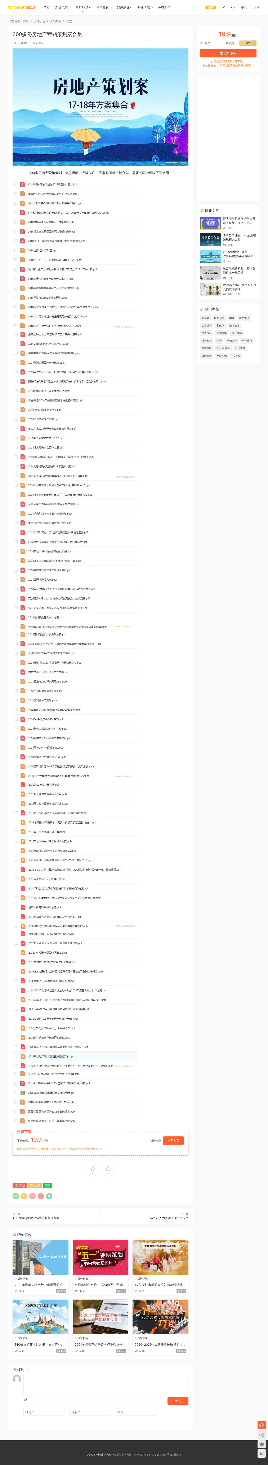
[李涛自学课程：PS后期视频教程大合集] (210, 239)
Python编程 (223, 348)
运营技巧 (207, 325)
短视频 (205, 318)
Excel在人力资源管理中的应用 (168, 1218)
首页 (47, 7)
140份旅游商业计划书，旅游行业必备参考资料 (39, 1345)
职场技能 (234, 325)
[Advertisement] (228, 138)
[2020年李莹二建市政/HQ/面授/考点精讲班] (210, 256)
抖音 (219, 340)
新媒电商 (61, 7)
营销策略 (222, 333)
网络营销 (222, 355)
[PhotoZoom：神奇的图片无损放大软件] (210, 289)
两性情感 (143, 7)
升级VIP (247, 42)
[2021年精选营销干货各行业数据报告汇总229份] (101, 1317)
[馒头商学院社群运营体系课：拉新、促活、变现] (210, 223)
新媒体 (220, 325)
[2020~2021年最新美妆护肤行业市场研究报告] (160, 1317)
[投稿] (223, 7)
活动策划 (20, 1185)
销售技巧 (207, 333)
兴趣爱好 (123, 7)
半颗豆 (21, 7)
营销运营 (232, 340)
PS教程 (236, 355)
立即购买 (173, 1140)
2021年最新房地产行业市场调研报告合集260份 (40, 1285)
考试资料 (207, 348)
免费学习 (164, 7)
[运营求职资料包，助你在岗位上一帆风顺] (210, 272)
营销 (47, 1185)
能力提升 (244, 318)
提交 (178, 1401)
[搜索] (233, 7)
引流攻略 (240, 348)
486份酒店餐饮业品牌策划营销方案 (36, 1218)
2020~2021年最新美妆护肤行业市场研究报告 (160, 1345)
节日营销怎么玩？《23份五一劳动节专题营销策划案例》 (100, 1285)
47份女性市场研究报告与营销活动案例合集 (160, 1285)
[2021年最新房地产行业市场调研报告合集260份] (40, 1257)
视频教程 (207, 340)
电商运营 (219, 318)
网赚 (231, 318)
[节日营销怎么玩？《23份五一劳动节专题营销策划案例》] (101, 1257)
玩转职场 (82, 7)
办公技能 (237, 333)
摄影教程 (207, 355)
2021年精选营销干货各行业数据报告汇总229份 (100, 1345)
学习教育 (102, 7)
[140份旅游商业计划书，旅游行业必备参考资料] (40, 1317)
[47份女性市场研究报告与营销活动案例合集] (160, 1257)
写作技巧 (247, 340)
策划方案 (35, 1185)
